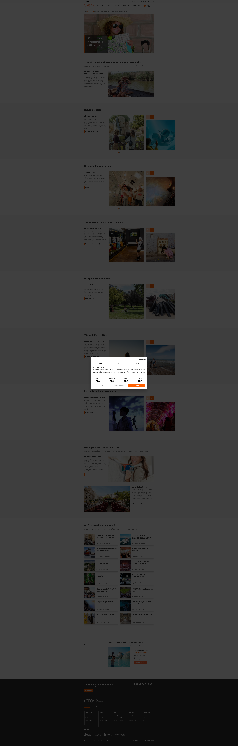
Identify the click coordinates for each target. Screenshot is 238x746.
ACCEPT (137, 385)
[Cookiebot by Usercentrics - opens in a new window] (140, 359)
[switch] (112, 381)
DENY (101, 385)
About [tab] (137, 363)
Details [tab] (119, 363)
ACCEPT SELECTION (119, 385)
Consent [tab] (100, 363)
